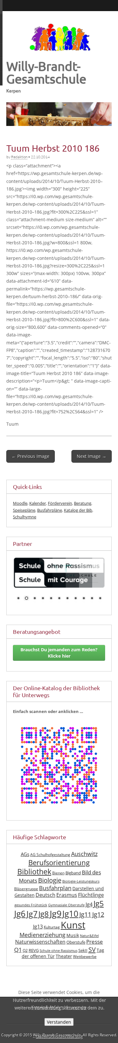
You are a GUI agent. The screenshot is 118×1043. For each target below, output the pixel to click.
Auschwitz (84, 854)
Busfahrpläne (49, 510)
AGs (25, 854)
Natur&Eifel (89, 935)
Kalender (37, 503)
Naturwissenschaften (40, 941)
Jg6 (19, 913)
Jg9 (55, 913)
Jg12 (98, 914)
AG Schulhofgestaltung (50, 854)
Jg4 (89, 904)
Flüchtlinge (91, 894)
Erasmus (66, 894)
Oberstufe (75, 942)
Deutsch (45, 894)
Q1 (18, 949)
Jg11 (85, 914)
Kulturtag (52, 927)
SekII (82, 950)
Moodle (20, 503)
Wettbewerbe (85, 956)
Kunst (73, 925)
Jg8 (43, 914)
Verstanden (59, 1022)
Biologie (49, 880)
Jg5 (98, 903)
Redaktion (19, 156)
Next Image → (91, 456)
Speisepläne (24, 510)
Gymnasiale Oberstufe (66, 905)
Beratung (82, 503)
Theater (64, 956)
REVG (34, 950)
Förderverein (60, 503)
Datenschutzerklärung (59, 1036)
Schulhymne (24, 517)
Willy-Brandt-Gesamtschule (46, 72)
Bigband (73, 873)
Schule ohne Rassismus (58, 950)
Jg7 (31, 913)
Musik (72, 935)
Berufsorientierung (59, 862)
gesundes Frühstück (30, 905)
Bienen (58, 873)
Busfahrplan (55, 887)
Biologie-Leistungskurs (80, 881)
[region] (59, 114)
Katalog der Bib (78, 510)
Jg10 (70, 913)
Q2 (25, 950)
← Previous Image (30, 456)
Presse (94, 941)
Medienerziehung (42, 934)
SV (92, 949)
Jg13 (38, 926)
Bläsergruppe (26, 888)
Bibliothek (34, 872)
